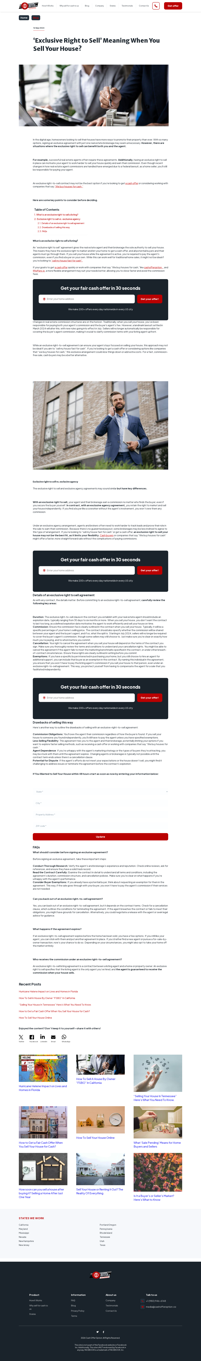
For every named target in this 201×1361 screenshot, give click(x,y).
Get (173, 5)
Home (24, 17)
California (23, 1224)
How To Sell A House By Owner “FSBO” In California (47, 998)
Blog (87, 6)
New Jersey (24, 1245)
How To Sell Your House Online (35, 1017)
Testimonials (127, 6)
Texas (102, 1245)
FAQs (44, 231)
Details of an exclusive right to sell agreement (63, 223)
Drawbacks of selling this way (56, 227)
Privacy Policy (77, 1310)
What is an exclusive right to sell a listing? (57, 214)
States (113, 6)
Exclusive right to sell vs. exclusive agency (58, 219)
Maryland (23, 1229)
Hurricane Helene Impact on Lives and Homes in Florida (48, 991)
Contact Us (144, 6)
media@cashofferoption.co (161, 1306)
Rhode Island (106, 1232)
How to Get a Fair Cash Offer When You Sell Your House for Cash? (54, 1011)
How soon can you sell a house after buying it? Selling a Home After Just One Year (41, 1193)
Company (99, 6)
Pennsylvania (106, 1229)
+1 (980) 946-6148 (156, 1300)
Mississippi (24, 1232)
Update (100, 836)
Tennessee (105, 1237)
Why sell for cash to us (69, 6)
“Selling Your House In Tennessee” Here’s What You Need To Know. (55, 1004)
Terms (74, 1316)
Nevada (22, 1237)
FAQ (73, 1300)
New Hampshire (26, 1241)
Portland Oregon (108, 1224)
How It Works (48, 6)
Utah (102, 1241)
